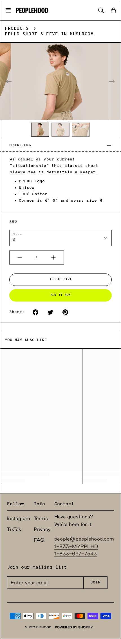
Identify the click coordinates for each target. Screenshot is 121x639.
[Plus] (53, 257)
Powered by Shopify (74, 627)
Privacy (42, 529)
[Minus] (20, 257)
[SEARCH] (101, 10)
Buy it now (61, 295)
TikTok (14, 529)
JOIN (95, 582)
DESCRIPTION (20, 145)
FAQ (39, 540)
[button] (10, 10)
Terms (41, 518)
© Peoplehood (38, 627)
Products (16, 28)
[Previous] (9, 81)
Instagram (18, 518)
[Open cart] (113, 10)
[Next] (112, 81)
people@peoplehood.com (84, 538)
